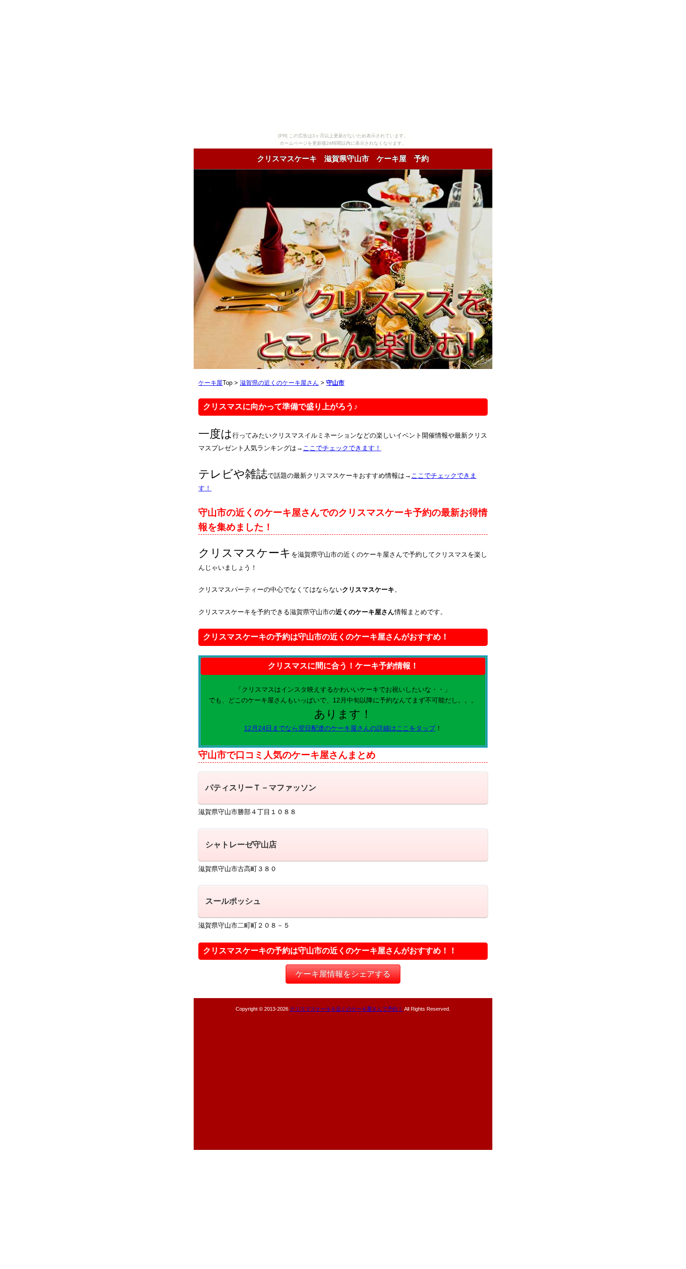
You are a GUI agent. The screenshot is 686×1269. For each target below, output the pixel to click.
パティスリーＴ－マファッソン (260, 787)
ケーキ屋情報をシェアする (343, 974)
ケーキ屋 (210, 383)
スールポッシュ (233, 901)
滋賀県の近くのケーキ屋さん (279, 383)
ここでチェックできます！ (342, 448)
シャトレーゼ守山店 (241, 844)
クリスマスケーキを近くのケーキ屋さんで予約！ (346, 1009)
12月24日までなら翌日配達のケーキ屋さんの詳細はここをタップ (339, 728)
